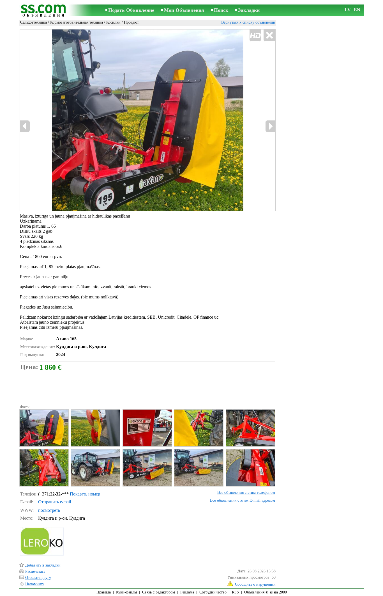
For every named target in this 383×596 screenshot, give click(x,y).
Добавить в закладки (43, 565)
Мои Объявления (184, 10)
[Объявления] (44, 10)
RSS (235, 592)
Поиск (221, 10)
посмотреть (49, 510)
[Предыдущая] (25, 126)
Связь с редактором (158, 592)
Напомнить (34, 584)
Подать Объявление (131, 10)
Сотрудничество (213, 592)
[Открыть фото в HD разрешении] (147, 120)
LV (348, 9)
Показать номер (85, 494)
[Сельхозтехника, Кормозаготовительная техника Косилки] (43, 428)
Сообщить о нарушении (255, 584)
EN (357, 9)
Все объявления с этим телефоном (246, 492)
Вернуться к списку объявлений (248, 22)
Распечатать (35, 571)
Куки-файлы (126, 592)
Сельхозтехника (33, 22)
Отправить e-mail (54, 501)
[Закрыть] (269, 35)
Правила (103, 592)
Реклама (187, 592)
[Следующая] (270, 126)
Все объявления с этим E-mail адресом (242, 500)
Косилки (113, 22)
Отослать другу (38, 578)
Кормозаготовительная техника (76, 22)
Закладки (249, 10)
